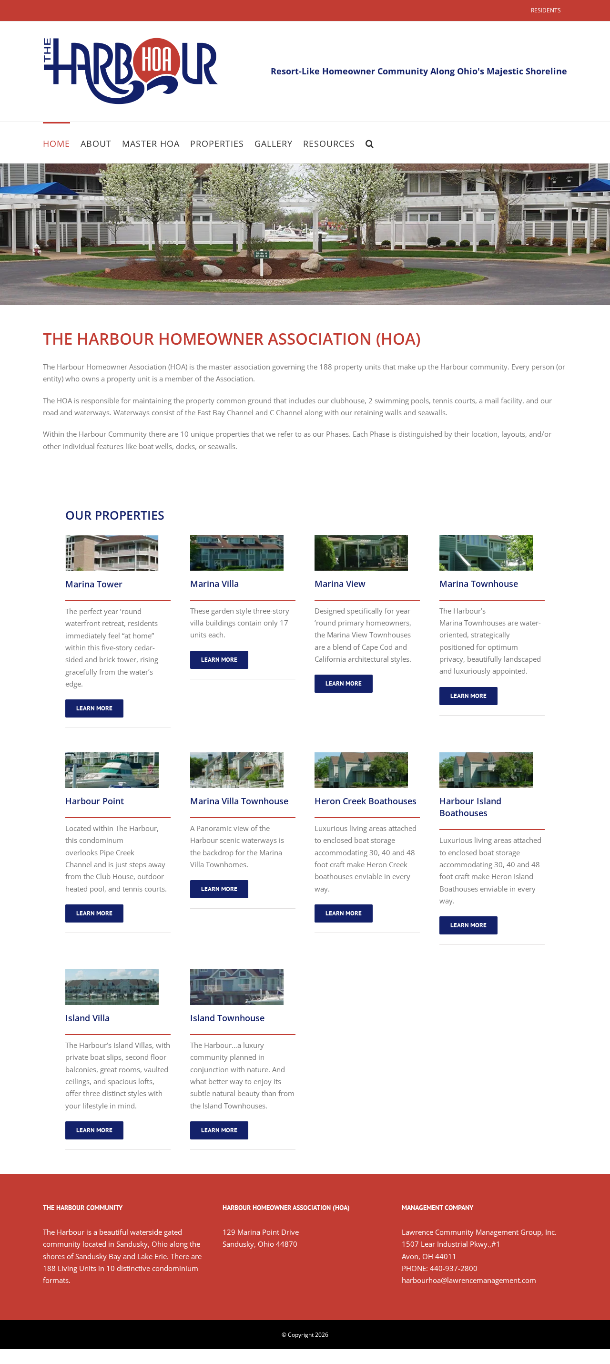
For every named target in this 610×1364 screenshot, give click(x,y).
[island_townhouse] (237, 972)
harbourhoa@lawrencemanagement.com (469, 1280)
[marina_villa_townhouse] (237, 755)
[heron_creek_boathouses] (361, 755)
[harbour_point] (112, 755)
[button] (370, 142)
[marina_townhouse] (486, 538)
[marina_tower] (112, 539)
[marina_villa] (237, 538)
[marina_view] (361, 538)
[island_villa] (112, 972)
